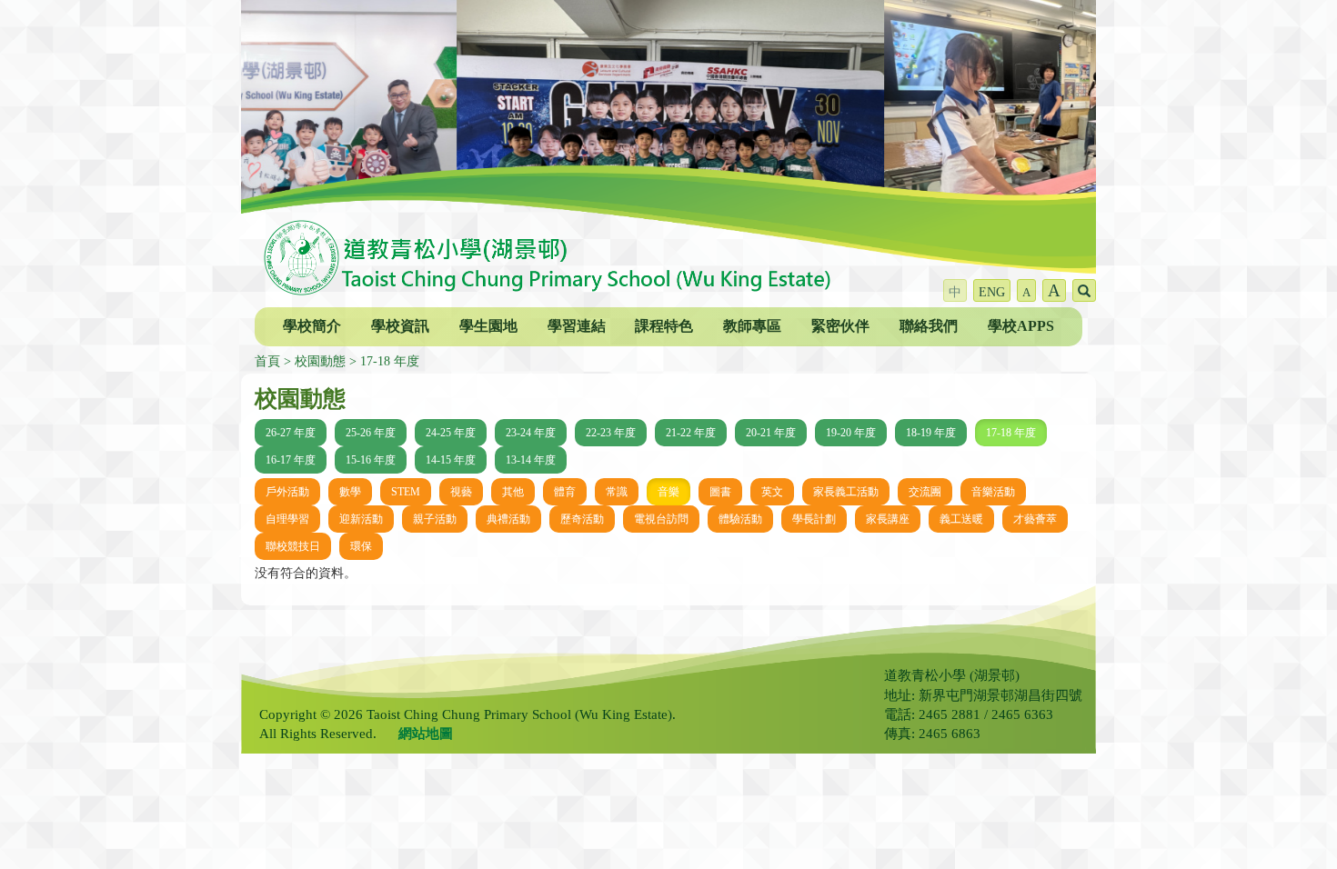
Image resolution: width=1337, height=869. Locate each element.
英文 (772, 491)
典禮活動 (508, 519)
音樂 (668, 491)
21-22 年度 (691, 432)
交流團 (925, 491)
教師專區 (752, 326)
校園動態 (320, 361)
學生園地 (488, 326)
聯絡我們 (929, 326)
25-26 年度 (371, 432)
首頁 (267, 361)
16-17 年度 (291, 460)
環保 (361, 546)
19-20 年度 (851, 432)
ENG (992, 292)
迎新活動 (361, 519)
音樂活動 (993, 491)
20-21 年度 (771, 432)
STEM (405, 491)
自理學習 (287, 519)
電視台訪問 (661, 519)
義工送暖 (961, 519)
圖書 (720, 491)
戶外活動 (287, 491)
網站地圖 (425, 733)
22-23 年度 (611, 432)
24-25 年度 (451, 432)
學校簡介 (312, 326)
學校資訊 (400, 326)
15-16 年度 (371, 460)
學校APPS (1021, 326)
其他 (513, 491)
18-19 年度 (931, 432)
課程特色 (664, 326)
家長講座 (888, 519)
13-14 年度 (531, 460)
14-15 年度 (451, 460)
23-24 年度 (531, 432)
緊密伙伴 (840, 326)
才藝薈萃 (1035, 519)
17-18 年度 (389, 361)
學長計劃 (814, 519)
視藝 (461, 491)
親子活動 (435, 519)
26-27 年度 (291, 432)
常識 (617, 491)
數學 (350, 491)
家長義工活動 (846, 491)
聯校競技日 (293, 546)
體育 (565, 491)
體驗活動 (740, 519)
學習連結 (577, 326)
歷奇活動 (582, 519)
